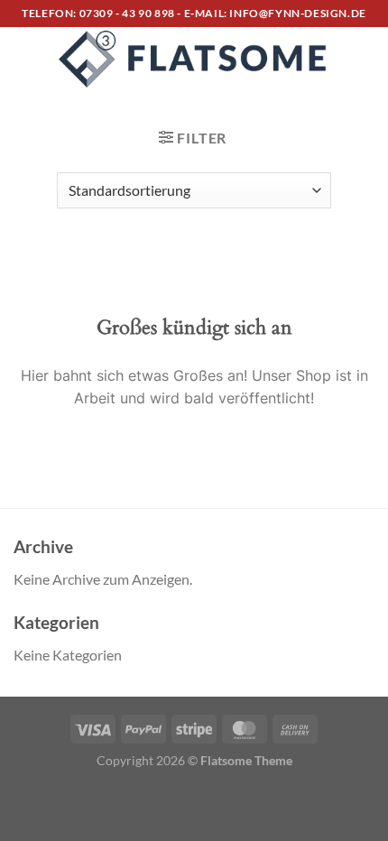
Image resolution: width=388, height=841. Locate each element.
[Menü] (29, 58)
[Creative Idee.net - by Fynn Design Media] (194, 59)
